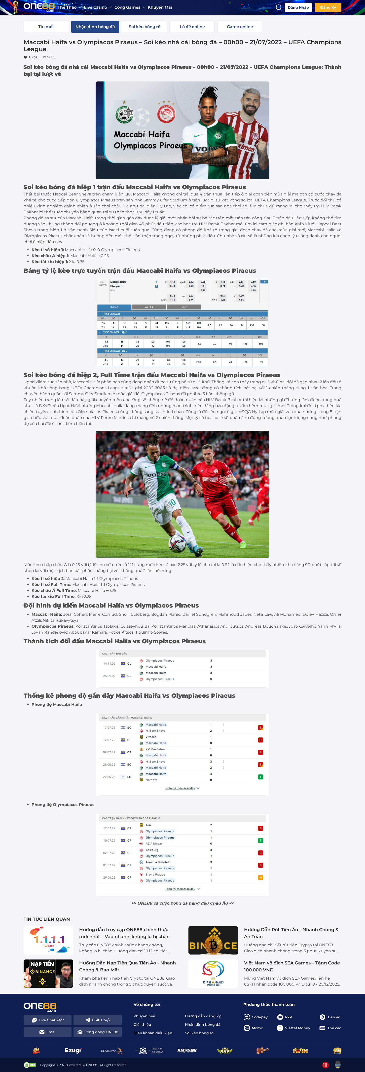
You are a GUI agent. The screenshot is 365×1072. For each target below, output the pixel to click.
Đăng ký (328, 7)
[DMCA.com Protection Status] (30, 1065)
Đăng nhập (298, 7)
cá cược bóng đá (170, 903)
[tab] (46, 27)
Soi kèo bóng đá (46, 67)
